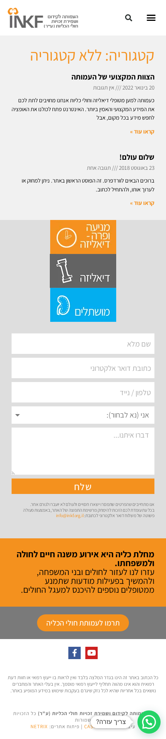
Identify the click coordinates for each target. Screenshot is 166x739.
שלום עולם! (136, 157)
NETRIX (39, 726)
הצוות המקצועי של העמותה (112, 77)
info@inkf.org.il (70, 515)
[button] (151, 17)
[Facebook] (74, 653)
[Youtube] (91, 653)
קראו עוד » (142, 131)
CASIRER (94, 726)
